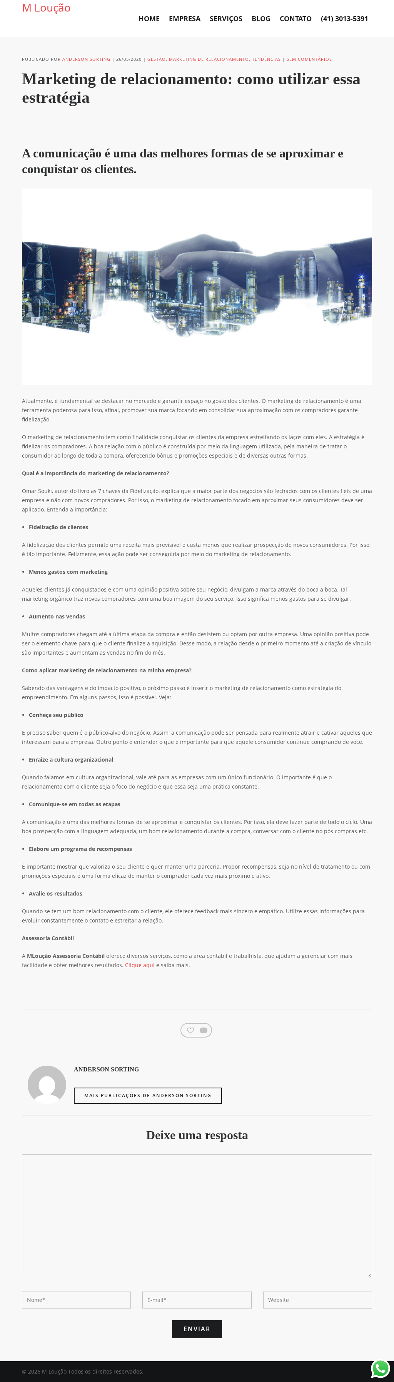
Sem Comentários (309, 59)
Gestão (156, 59)
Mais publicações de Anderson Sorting (148, 1095)
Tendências (266, 59)
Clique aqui (140, 965)
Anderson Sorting (86, 59)
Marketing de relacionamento (209, 59)
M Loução (46, 7)
